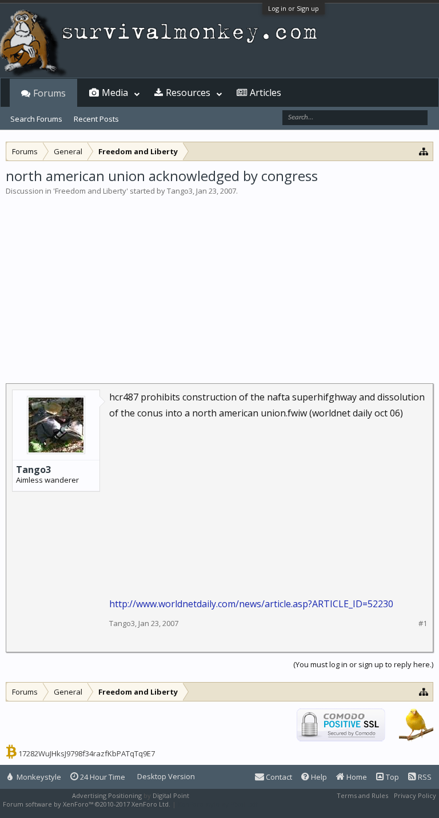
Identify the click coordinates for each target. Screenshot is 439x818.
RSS (424, 777)
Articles (265, 92)
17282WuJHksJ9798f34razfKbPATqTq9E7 (86, 753)
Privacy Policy (415, 795)
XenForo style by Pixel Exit (218, 804)
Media (115, 92)
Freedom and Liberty (90, 191)
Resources (188, 92)
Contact (278, 777)
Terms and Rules (362, 795)
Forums (49, 93)
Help (318, 777)
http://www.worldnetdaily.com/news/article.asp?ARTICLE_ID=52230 (251, 604)
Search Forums (36, 119)
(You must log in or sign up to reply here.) (363, 664)
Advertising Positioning (107, 795)
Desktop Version (166, 776)
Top (391, 777)
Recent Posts (96, 119)
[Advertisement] (219, 282)
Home (356, 777)
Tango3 (180, 191)
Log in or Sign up (293, 8)
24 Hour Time (101, 777)
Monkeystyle (38, 777)
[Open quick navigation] (424, 151)
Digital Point (171, 795)
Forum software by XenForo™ (86, 804)
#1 (422, 623)
